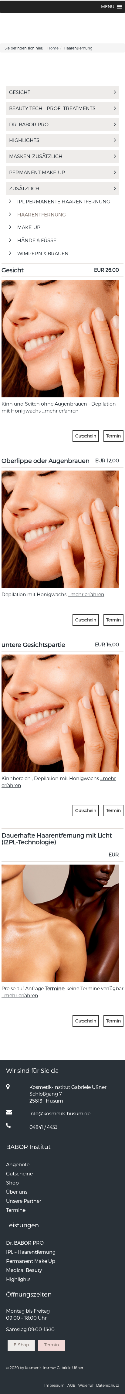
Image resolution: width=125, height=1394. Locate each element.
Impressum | (55, 1385)
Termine (15, 1210)
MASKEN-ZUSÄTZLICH (35, 156)
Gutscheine (19, 1173)
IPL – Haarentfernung (31, 1252)
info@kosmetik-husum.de (59, 1113)
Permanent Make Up (30, 1261)
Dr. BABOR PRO (29, 124)
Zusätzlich (24, 188)
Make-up (28, 227)
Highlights (24, 140)
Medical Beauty (24, 1270)
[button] (107, 7)
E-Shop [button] (21, 1344)
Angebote (17, 1164)
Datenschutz (107, 1385)
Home (53, 48)
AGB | (72, 1385)
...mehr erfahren (60, 410)
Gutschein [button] (85, 435)
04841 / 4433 (43, 1127)
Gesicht (19, 92)
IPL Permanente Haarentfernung (63, 201)
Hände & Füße (36, 240)
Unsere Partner (23, 1201)
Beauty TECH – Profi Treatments (52, 108)
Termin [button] (113, 435)
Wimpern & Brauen (43, 253)
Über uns (16, 1192)
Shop (12, 1182)
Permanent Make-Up (37, 172)
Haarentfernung (41, 214)
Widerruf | (86, 1385)
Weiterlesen (60, 315)
